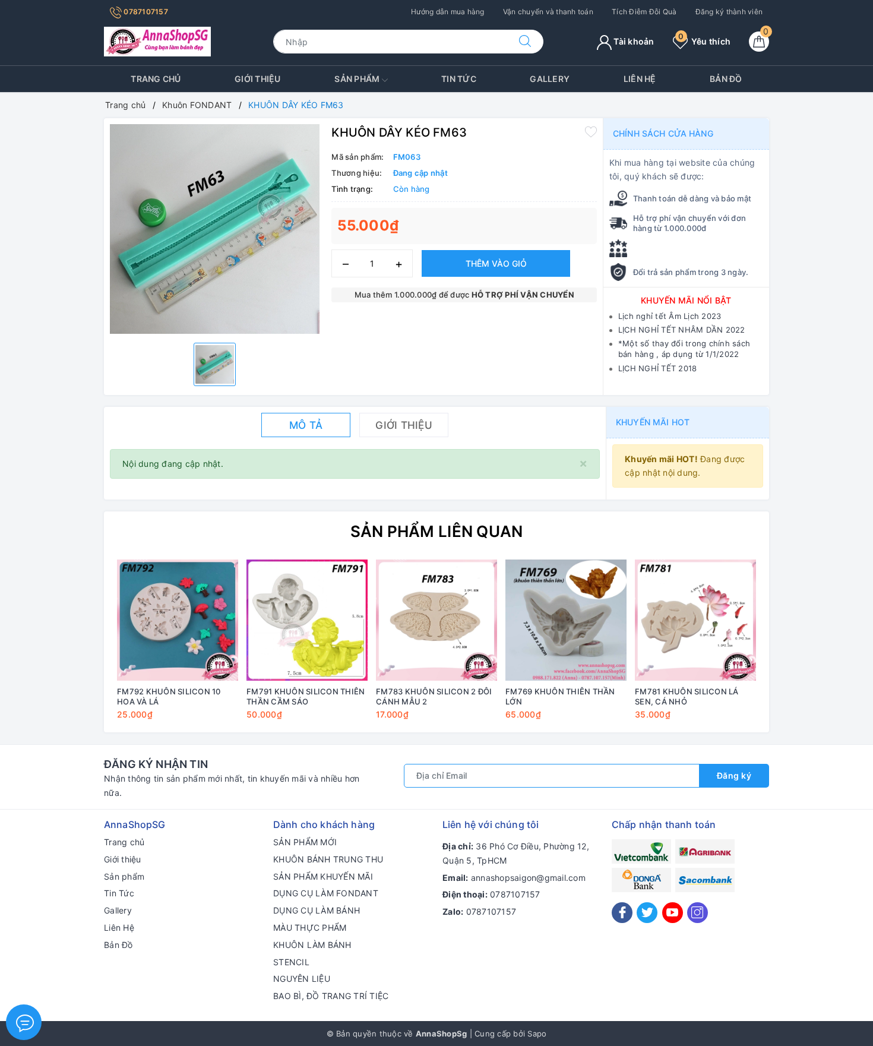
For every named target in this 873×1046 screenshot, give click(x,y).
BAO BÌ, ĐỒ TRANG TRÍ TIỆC (330, 996)
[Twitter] (647, 912)
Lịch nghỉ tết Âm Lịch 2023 (670, 316)
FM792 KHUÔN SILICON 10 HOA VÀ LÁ (169, 696)
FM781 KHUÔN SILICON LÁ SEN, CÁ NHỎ (687, 696)
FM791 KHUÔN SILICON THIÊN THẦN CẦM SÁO (305, 696)
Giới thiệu (258, 79)
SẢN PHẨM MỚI (305, 842)
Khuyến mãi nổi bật (686, 300)
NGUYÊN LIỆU (301, 979)
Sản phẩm (357, 79)
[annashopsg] (157, 41)
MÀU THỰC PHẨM (309, 927)
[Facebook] (622, 912)
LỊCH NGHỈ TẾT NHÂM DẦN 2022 (681, 329)
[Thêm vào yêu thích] (591, 131)
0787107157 (145, 11)
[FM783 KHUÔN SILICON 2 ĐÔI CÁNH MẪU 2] (436, 620)
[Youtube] (672, 912)
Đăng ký (734, 775)
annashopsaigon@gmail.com (528, 878)
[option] (215, 229)
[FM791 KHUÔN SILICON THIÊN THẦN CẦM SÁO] (307, 620)
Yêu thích (704, 41)
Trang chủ (156, 79)
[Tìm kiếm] (525, 41)
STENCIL (291, 962)
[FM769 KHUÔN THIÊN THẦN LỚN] (566, 620)
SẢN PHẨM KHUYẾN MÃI (323, 876)
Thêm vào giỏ (496, 263)
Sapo (536, 1033)
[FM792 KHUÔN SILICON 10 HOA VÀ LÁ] (177, 620)
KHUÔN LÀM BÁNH (312, 945)
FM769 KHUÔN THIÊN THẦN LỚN (560, 696)
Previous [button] (80, 648)
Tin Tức (458, 79)
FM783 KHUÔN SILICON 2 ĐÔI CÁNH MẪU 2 (434, 696)
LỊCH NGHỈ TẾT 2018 (657, 368)
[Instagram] (697, 912)
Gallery (550, 79)
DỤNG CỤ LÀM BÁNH (316, 910)
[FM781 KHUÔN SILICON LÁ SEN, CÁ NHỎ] (695, 620)
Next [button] (793, 648)
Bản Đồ (726, 79)
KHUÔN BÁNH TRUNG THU (328, 859)
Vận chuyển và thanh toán (548, 11)
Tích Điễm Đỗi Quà (644, 11)
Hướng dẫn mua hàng (448, 11)
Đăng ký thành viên (729, 11)
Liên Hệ (640, 79)
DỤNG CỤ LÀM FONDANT (325, 893)
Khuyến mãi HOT (652, 422)
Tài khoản (633, 41)
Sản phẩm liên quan (436, 531)
